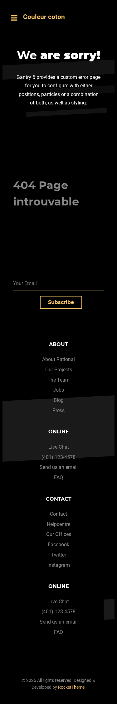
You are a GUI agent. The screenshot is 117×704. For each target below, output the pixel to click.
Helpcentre (58, 524)
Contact (58, 514)
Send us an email (59, 467)
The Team (58, 380)
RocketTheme (71, 687)
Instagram (58, 565)
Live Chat (58, 447)
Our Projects (58, 370)
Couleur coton (44, 17)
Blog (59, 400)
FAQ (58, 477)
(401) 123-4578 (58, 457)
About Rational (58, 359)
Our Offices (58, 534)
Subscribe (61, 302)
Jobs (58, 390)
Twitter (58, 555)
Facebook (58, 544)
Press (58, 410)
